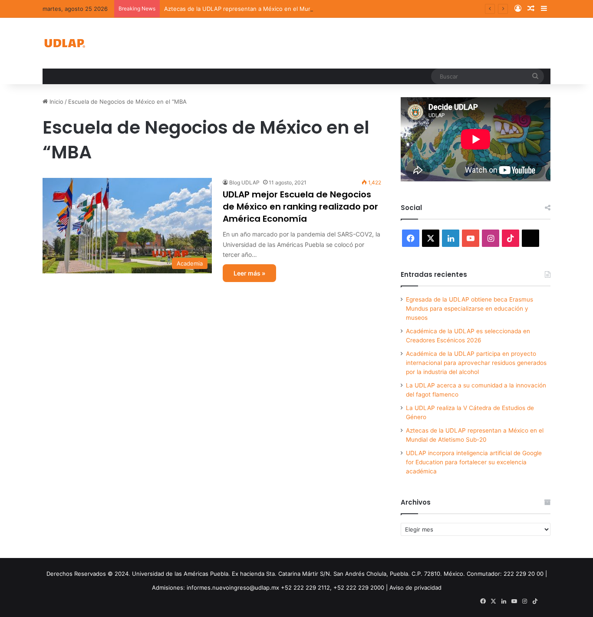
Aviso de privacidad (415, 587)
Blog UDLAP (244, 182)
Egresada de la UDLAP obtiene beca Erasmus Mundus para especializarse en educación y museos (469, 308)
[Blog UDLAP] (64, 43)
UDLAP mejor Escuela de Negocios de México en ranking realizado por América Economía (300, 206)
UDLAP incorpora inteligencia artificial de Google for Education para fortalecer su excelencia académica (474, 462)
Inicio (55, 101)
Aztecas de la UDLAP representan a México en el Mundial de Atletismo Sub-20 (271, 8)
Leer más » (249, 273)
